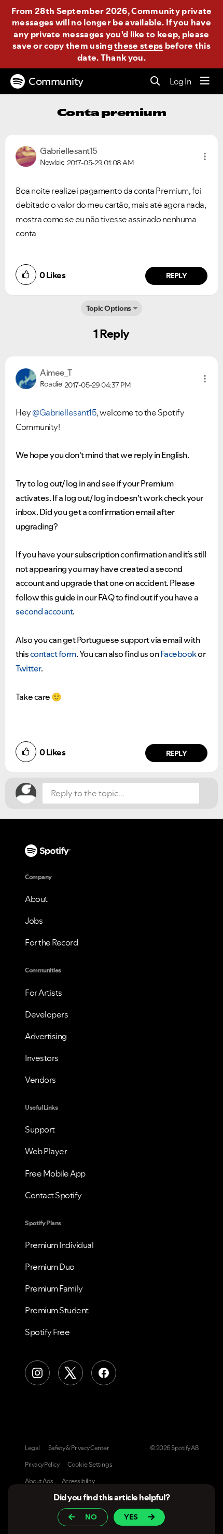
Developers (46, 1014)
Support (40, 1129)
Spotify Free (47, 1332)
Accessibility (78, 1481)
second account (44, 611)
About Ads (39, 1481)
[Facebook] (103, 1372)
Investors (42, 1058)
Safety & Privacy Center (78, 1448)
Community (56, 81)
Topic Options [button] (108, 308)
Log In (180, 81)
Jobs (34, 920)
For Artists (43, 992)
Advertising (46, 1036)
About (36, 899)
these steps (138, 45)
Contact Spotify (53, 1195)
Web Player (46, 1151)
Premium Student (57, 1310)
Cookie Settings (90, 1464)
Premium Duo (50, 1266)
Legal (32, 1448)
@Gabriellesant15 (64, 412)
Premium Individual (59, 1245)
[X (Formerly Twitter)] (70, 1372)
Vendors (40, 1079)
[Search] (155, 82)
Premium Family (53, 1288)
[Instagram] (37, 1372)
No (91, 1517)
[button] (205, 156)
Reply (176, 275)
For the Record (51, 942)
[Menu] (205, 81)
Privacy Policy (42, 1464)
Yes (131, 1517)
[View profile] (26, 155)
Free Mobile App (55, 1173)
